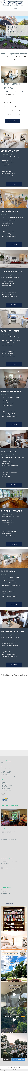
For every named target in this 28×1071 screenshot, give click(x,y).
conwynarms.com (5, 893)
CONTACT (4, 787)
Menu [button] (15, 8)
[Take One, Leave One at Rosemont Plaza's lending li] (14, 918)
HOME (3, 782)
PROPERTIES (5, 784)
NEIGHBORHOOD (6, 785)
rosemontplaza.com (6, 863)
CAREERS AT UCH (6, 790)
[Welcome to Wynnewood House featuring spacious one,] (14, 994)
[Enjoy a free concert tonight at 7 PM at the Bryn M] (14, 1045)
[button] (11, 47)
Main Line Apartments (12, 3)
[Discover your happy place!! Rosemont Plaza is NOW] (14, 1020)
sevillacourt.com (5, 835)
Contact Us (6, 763)
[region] (14, 32)
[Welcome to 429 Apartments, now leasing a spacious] (14, 943)
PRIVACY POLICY (6, 788)
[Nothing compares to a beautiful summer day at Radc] (14, 969)
